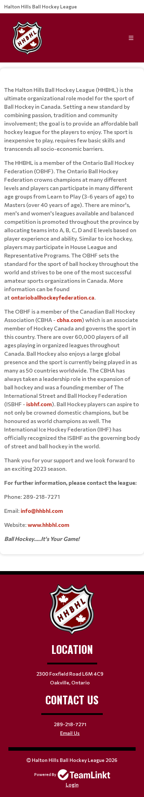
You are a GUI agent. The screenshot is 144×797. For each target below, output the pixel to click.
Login (72, 785)
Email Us (70, 733)
